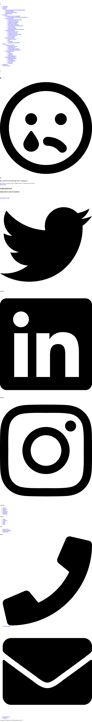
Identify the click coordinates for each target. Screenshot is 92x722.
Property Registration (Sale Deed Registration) (15, 10)
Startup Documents (9, 18)
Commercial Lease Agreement (14, 34)
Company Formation (9, 45)
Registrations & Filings (10, 57)
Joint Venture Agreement (13, 24)
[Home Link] (5, 70)
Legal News (5, 6)
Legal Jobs (5, 7)
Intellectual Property (9, 51)
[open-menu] (0, 4)
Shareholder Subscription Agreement (16, 29)
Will (9, 40)
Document (5, 14)
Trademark (10, 54)
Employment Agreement (13, 22)
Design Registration (12, 55)
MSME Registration (12, 58)
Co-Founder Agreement (13, 20)
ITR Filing (10, 63)
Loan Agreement (11, 36)
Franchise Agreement (12, 23)
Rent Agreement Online (13, 31)
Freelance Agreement (12, 33)
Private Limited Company (13, 48)
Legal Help (5, 64)
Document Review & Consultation (12, 16)
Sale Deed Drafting (9, 11)
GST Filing (10, 62)
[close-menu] (0, 71)
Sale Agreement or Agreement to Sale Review (18, 17)
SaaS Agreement (11, 26)
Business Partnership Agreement (15, 19)
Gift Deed (10, 41)
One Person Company (13, 46)
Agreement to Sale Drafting (11, 12)
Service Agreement (12, 28)
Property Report (8, 13)
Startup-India (11, 59)
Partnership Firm (11, 47)
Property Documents (9, 37)
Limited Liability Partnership (14, 49)
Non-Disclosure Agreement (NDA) (15, 25)
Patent (9, 52)
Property (4, 8)
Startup (4, 43)
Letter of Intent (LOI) (12, 35)
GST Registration (12, 60)
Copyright (10, 53)
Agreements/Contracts (10, 30)
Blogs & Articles (6, 65)
